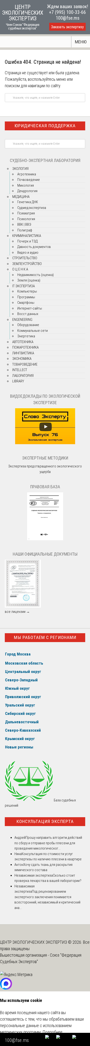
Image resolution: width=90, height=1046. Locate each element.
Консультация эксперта (45, 821)
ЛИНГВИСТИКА (23, 353)
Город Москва (17, 654)
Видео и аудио (27, 252)
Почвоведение (28, 180)
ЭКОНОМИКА (21, 358)
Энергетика (26, 336)
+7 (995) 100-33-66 (67, 12)
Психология (26, 219)
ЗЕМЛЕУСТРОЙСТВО (27, 264)
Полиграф (24, 230)
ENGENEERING (22, 319)
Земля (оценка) (28, 280)
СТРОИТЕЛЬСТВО (24, 258)
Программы (26, 297)
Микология (25, 185)
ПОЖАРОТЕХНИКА (25, 347)
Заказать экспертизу (67, 27)
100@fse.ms (67, 18)
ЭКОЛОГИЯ (20, 169)
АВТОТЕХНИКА (22, 342)
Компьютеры (27, 291)
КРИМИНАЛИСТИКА (26, 236)
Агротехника (26, 174)
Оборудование (28, 325)
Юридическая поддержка (45, 125)
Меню (81, 42)
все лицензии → (17, 611)
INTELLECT (19, 370)
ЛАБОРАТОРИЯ (23, 376)
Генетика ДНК (27, 202)
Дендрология (27, 191)
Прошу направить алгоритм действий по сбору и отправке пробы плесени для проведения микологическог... (48, 843)
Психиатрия (26, 213)
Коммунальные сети (32, 330)
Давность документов (34, 247)
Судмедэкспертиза (31, 208)
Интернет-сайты (29, 308)
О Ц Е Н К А (20, 269)
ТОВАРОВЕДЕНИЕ (24, 364)
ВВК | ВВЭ (24, 224)
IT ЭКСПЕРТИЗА (23, 286)
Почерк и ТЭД (27, 241)
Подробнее (52, 1032)
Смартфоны (25, 302)
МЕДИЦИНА (21, 197)
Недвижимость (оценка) (35, 275)
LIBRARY (18, 381)
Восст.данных (27, 314)
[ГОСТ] (45, 539)
